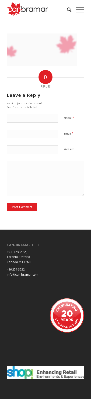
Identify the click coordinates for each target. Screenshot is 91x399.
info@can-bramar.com (22, 274)
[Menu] (77, 9)
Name (69, 118)
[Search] (66, 9)
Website (69, 149)
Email (68, 133)
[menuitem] (66, 9)
